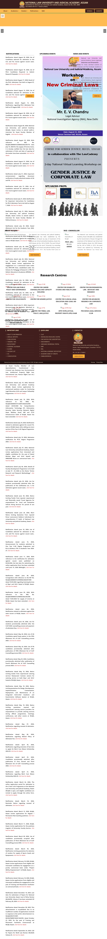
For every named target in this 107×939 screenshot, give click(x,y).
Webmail (90, 11)
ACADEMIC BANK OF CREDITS (49, 354)
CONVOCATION (11, 356)
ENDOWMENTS (45, 342)
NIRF (42, 346)
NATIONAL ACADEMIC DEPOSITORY (51, 351)
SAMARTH (99, 11)
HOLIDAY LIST (11, 351)
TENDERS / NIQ (11, 342)
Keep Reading (35, 255)
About (5, 11)
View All (30, 96)
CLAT (42, 334)
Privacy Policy (99, 362)
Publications (34, 11)
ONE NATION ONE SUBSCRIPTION (50, 339)
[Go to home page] (53, 4)
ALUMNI (9, 349)
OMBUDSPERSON (46, 356)
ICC (8, 354)
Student (24, 11)
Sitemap (93, 362)
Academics (14, 11)
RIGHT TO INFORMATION (14, 334)
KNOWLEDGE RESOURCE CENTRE (50, 337)
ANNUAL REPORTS (12, 337)
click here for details (11, 64)
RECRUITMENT (11, 344)
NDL (42, 349)
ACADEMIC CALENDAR (13, 346)
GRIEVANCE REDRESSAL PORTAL (50, 344)
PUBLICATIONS (11, 339)
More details (78, 356)
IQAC (43, 11)
